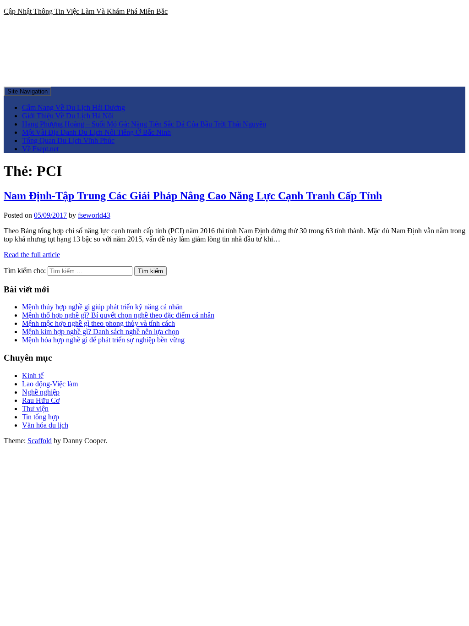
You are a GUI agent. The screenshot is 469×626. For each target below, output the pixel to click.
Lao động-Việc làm (50, 384)
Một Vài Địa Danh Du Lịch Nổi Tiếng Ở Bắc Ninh (96, 132)
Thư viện (35, 408)
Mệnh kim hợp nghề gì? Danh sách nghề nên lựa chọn (100, 331)
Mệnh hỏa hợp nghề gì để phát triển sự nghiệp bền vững (103, 340)
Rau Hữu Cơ (41, 400)
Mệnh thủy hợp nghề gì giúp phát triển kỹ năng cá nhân (102, 307)
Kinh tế (33, 375)
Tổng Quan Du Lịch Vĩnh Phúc (68, 140)
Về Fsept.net (40, 149)
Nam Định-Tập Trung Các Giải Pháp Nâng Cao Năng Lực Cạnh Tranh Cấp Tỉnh (193, 196)
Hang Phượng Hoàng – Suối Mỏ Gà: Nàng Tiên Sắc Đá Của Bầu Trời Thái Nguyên (144, 124)
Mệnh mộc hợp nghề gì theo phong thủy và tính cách (98, 323)
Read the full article (32, 254)
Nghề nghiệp (41, 392)
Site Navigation (27, 91)
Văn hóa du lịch (45, 425)
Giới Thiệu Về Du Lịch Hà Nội (68, 116)
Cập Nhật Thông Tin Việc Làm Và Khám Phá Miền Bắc (86, 11)
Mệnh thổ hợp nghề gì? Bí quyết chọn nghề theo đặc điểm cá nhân (118, 315)
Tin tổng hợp (40, 417)
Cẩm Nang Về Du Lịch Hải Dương (73, 107)
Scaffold (39, 441)
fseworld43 (94, 215)
